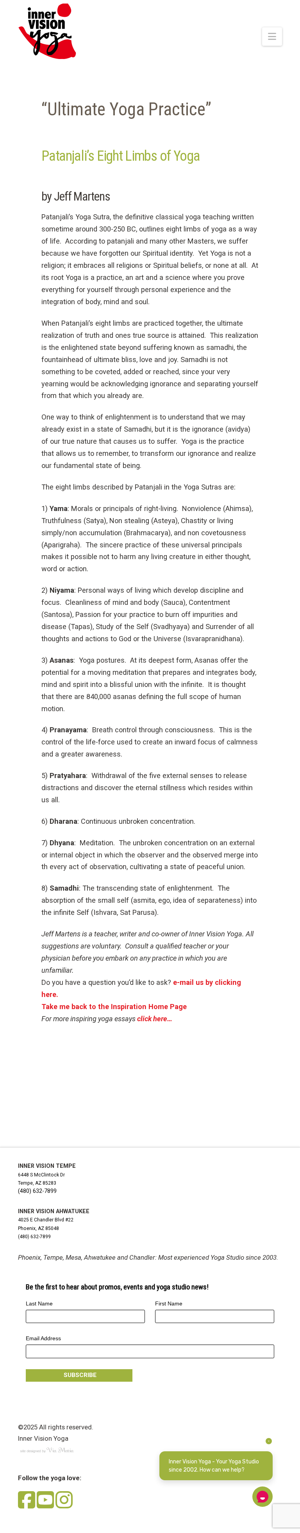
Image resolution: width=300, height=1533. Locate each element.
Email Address (43, 1338)
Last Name (39, 1303)
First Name (168, 1303)
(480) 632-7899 (37, 1191)
